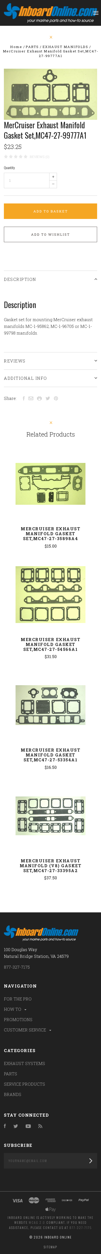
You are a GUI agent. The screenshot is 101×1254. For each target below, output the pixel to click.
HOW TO (13, 1009)
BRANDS (12, 1094)
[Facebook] (5, 1126)
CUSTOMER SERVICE (25, 1029)
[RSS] (40, 1126)
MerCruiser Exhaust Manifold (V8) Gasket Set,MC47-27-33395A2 (50, 865)
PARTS (10, 1073)
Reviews (15, 361)
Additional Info (25, 378)
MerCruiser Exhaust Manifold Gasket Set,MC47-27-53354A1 (50, 754)
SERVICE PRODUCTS (24, 1084)
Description (20, 279)
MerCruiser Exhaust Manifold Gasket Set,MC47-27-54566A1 (50, 644)
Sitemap (50, 1247)
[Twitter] (15, 1126)
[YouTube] (28, 1126)
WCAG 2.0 (37, 1222)
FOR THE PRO (18, 998)
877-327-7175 (17, 967)
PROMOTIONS (18, 1019)
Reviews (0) (39, 156)
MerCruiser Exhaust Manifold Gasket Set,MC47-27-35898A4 (50, 533)
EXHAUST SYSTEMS (24, 1063)
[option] (50, 94)
